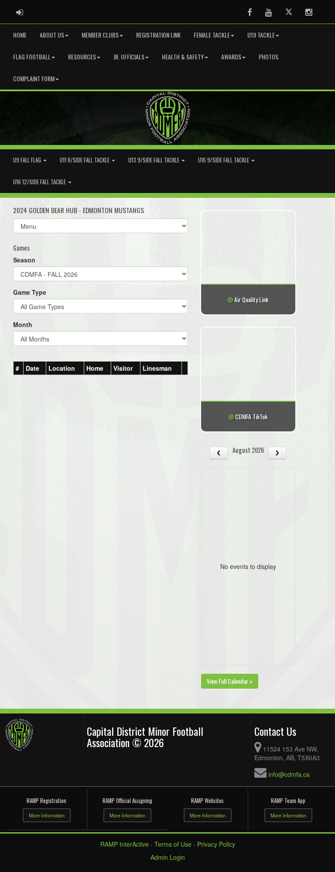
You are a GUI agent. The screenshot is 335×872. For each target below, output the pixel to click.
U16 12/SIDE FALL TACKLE (40, 182)
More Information (47, 815)
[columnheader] (19, 369)
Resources (82, 56)
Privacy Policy (216, 844)
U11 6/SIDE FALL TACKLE (85, 160)
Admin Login (167, 857)
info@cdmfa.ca (289, 774)
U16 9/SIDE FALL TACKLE (224, 160)
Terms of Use (172, 844)
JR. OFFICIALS (128, 56)
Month (22, 324)
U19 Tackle (261, 34)
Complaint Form (34, 78)
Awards (231, 56)
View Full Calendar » (230, 681)
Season (24, 259)
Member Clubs (100, 34)
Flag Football (32, 56)
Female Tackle (212, 34)
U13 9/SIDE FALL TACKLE (154, 160)
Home (20, 34)
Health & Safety (183, 56)
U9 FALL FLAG (27, 160)
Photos (268, 56)
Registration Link (158, 34)
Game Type (29, 292)
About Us (52, 34)
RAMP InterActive (124, 844)
